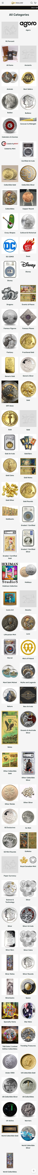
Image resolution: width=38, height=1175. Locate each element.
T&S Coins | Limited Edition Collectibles (9, 1047)
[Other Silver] (28, 792)
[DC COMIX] (10, 245)
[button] (31, 3)
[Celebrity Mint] (10, 143)
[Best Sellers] (28, 78)
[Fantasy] (10, 341)
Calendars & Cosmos (10, 137)
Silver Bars (10, 950)
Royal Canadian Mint (28, 866)
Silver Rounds (28, 974)
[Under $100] (10, 1061)
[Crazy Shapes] (10, 221)
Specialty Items (10, 1022)
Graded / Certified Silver (28, 550)
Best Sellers (28, 89)
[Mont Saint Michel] (10, 671)
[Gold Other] (10, 489)
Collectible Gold (10, 185)
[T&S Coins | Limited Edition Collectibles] (10, 1035)
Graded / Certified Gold (10, 557)
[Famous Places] (28, 317)
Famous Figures (10, 328)
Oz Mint (28, 828)
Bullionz (28, 113)
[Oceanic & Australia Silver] (28, 719)
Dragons (10, 304)
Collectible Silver (28, 185)
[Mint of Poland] (28, 647)
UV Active (10, 1121)
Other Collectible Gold (9, 772)
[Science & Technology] (10, 888)
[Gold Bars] (28, 442)
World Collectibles (10, 1172)
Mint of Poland (28, 658)
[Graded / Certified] (28, 514)
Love (28, 634)
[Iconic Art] (10, 598)
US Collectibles (28, 1097)
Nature (10, 706)
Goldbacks (10, 519)
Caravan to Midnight (28, 124)
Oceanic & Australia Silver (28, 731)
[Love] (28, 622)
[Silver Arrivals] (28, 915)
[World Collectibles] (10, 1160)
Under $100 (9, 1073)
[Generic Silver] (28, 365)
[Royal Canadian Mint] (28, 860)
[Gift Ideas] (10, 392)
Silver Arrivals (28, 926)
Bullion (10, 113)
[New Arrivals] (28, 695)
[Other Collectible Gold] (10, 759)
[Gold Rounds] (28, 490)
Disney (10, 281)
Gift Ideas (10, 406)
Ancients (28, 65)
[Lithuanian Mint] (10, 623)
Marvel (9, 658)
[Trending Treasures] (28, 1034)
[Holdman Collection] (10, 573)
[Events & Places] (28, 293)
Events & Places (28, 304)
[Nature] (10, 695)
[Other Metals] (10, 792)
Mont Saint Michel (10, 682)
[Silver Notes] (10, 962)
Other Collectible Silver (28, 779)
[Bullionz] (28, 101)
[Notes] (10, 727)
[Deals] (28, 245)
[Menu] (3, 3)
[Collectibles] (10, 197)
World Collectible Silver (28, 1146)
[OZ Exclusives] (10, 816)
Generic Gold (10, 376)
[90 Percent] (10, 30)
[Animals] (10, 78)
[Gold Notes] (28, 466)
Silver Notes (10, 974)
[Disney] (10, 269)
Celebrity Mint (9, 149)
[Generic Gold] (10, 365)
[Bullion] (10, 101)
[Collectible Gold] (10, 173)
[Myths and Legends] (28, 671)
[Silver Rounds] (28, 962)
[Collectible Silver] (28, 173)
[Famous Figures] (10, 317)
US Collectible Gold (28, 1073)
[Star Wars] (28, 1010)
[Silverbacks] (10, 986)
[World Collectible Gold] (10, 1129)
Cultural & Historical (28, 233)
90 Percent (9, 41)
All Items (9, 65)
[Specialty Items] (10, 1010)
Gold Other (10, 500)
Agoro (28, 30)
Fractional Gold (28, 352)
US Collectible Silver (10, 1097)
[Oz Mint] (28, 816)
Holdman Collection (9, 586)
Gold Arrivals (10, 454)
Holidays (28, 582)
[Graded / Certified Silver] (28, 538)
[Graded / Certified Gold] (10, 541)
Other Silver (28, 802)
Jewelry (28, 610)
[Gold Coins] (10, 465)
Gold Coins (10, 475)
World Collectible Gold (10, 1136)
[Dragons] (10, 293)
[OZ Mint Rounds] (10, 840)
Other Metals (10, 804)
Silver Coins (28, 950)
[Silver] (28, 888)
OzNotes (28, 851)
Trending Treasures (28, 1046)
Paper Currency (10, 876)
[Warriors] (28, 1109)
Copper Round (28, 209)
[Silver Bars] (10, 938)
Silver (28, 900)
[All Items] (10, 54)
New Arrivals (28, 706)
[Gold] (28, 389)
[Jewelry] (28, 598)
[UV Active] (10, 1109)
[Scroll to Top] (34, 1164)
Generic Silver (28, 376)
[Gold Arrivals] (10, 442)
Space (28, 998)
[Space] (28, 986)
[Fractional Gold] (28, 341)
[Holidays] (28, 571)
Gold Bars (28, 454)
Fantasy (10, 352)
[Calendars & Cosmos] (10, 125)
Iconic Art (10, 610)
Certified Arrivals (28, 161)
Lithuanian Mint (10, 635)
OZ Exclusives (9, 828)
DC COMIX (10, 257)
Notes (10, 747)
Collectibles (9, 209)
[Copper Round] (28, 197)
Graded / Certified (28, 525)
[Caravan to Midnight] (28, 119)
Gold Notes (28, 478)
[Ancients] (28, 54)
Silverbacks (9, 998)
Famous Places (28, 328)
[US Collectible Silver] (10, 1085)
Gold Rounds (28, 501)
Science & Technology (9, 901)
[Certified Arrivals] (28, 149)
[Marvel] (10, 647)
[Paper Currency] (10, 864)
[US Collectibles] (28, 1085)
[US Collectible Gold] (28, 1061)
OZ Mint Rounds (10, 852)
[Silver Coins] (28, 938)
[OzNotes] (28, 840)
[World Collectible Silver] (28, 1134)
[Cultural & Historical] (28, 221)
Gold (28, 400)
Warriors (28, 1121)
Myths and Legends (28, 682)
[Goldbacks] (10, 511)
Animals (10, 89)
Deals (28, 256)
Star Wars (28, 1022)
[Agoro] (28, 24)
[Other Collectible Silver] (28, 763)
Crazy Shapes (10, 233)
